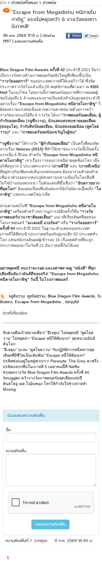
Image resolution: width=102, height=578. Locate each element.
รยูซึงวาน (17, 296)
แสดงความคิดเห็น (29, 41)
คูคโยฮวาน (36, 296)
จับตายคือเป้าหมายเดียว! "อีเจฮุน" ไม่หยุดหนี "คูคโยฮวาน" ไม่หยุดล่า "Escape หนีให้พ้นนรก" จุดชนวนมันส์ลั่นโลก (49, 338)
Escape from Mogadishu (39, 302)
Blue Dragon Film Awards (71, 296)
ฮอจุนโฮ (72, 302)
